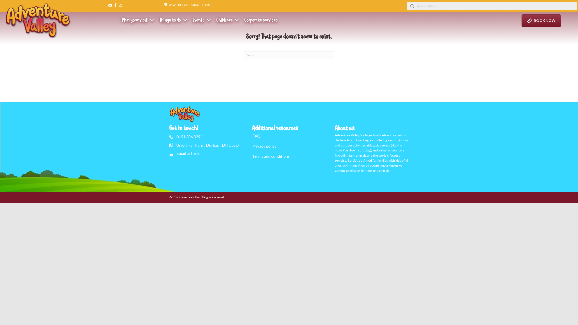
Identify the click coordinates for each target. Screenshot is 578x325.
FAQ (256, 135)
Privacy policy (264, 146)
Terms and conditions (271, 156)
